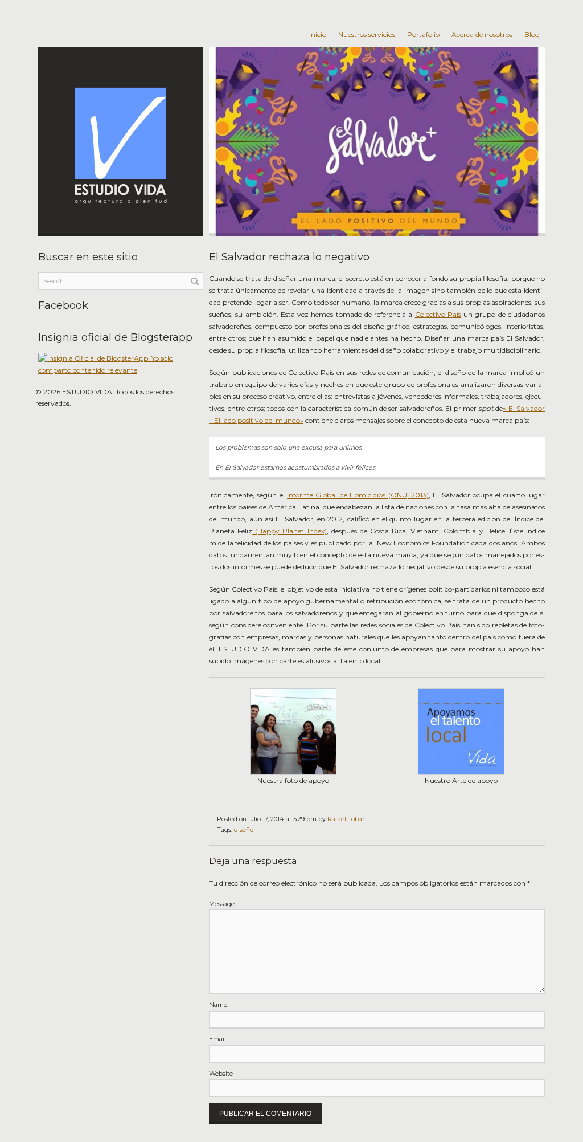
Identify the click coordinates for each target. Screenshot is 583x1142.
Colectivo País (438, 314)
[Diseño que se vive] (120, 141)
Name (218, 1005)
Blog (532, 34)
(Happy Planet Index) (289, 531)
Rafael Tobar (345, 819)
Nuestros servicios (366, 34)
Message (222, 904)
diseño (243, 830)
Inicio (317, 34)
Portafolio (423, 34)
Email (217, 1039)
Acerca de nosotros (481, 34)
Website (221, 1074)
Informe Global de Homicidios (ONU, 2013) (358, 495)
